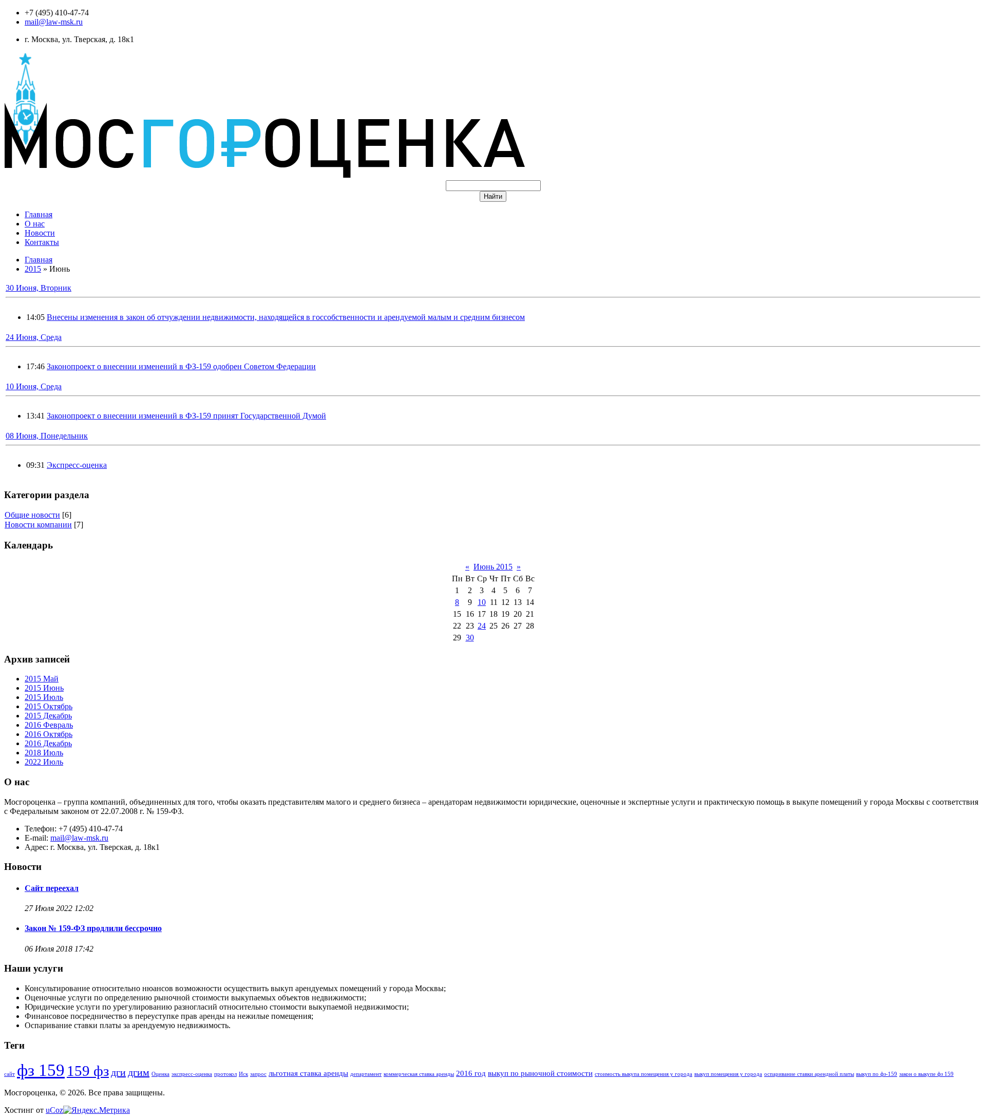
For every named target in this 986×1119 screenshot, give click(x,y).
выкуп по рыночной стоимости (540, 1073)
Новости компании (38, 524)
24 (482, 625)
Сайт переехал (52, 888)
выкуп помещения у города (728, 1074)
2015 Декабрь (48, 715)
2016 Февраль (49, 724)
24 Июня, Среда (34, 337)
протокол (225, 1074)
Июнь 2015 (493, 566)
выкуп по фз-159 (876, 1074)
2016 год (471, 1073)
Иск (243, 1074)
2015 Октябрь (48, 706)
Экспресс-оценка (77, 465)
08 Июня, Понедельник (47, 435)
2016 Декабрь (48, 743)
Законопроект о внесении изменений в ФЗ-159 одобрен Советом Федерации (181, 366)
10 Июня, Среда (34, 386)
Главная (38, 259)
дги (118, 1072)
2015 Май (42, 678)
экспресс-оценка (192, 1074)
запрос (258, 1074)
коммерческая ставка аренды (419, 1074)
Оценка (160, 1074)
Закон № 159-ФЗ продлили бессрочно (93, 928)
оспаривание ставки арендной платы (809, 1074)
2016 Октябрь (48, 734)
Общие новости (32, 514)
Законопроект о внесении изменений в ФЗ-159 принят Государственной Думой (186, 415)
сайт (9, 1074)
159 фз (88, 1071)
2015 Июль (44, 697)
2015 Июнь (44, 688)
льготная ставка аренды (308, 1073)
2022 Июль (44, 761)
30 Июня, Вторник (38, 287)
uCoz (54, 1110)
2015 (33, 268)
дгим (138, 1072)
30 (470, 637)
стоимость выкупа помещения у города (643, 1074)
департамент (366, 1074)
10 (482, 602)
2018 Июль (44, 752)
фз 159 (41, 1069)
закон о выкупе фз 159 (926, 1074)
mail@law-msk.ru (54, 21)
